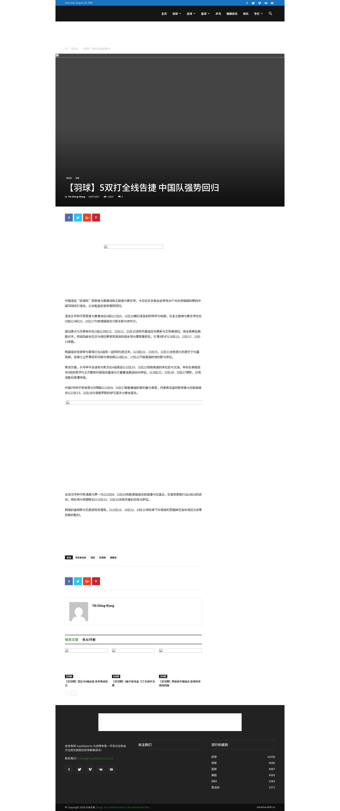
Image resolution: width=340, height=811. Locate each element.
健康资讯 (231, 14)
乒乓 (218, 14)
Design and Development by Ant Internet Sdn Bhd (122, 807)
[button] (270, 14)
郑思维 (102, 557)
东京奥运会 (80, 557)
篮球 (204, 14)
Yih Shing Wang (76, 196)
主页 (164, 14)
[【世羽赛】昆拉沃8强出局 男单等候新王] (86, 663)
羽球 (175, 14)
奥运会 (74, 48)
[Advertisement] (170, 35)
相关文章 (71, 639)
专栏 (257, 14)
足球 (189, 14)
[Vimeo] (259, 3)
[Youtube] (272, 3)
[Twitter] (253, 3)
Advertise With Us (266, 807)
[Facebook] (247, 3)
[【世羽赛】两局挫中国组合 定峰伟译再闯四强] (180, 663)
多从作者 (89, 639)
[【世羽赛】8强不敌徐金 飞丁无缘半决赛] (133, 663)
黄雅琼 (113, 557)
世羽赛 (69, 676)
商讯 (246, 14)
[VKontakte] (266, 3)
